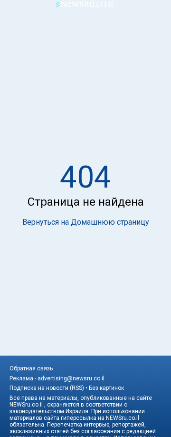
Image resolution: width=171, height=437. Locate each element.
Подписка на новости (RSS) (47, 388)
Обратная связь (31, 368)
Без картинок (106, 388)
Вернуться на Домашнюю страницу (85, 222)
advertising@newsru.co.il (71, 378)
